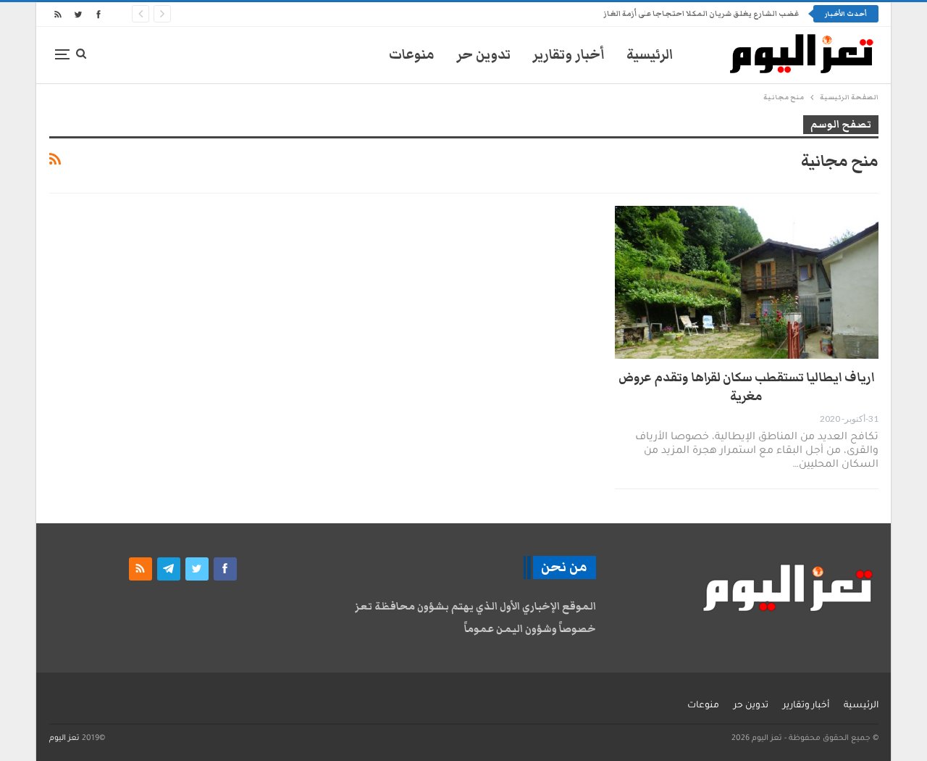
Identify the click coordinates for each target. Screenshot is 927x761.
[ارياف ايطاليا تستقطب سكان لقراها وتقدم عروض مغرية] (746, 282)
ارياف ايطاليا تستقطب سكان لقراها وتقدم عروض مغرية (746, 387)
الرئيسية (650, 54)
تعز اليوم (64, 738)
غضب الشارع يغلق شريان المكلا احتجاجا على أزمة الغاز (701, 14)
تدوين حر (483, 54)
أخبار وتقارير (568, 54)
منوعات (412, 54)
